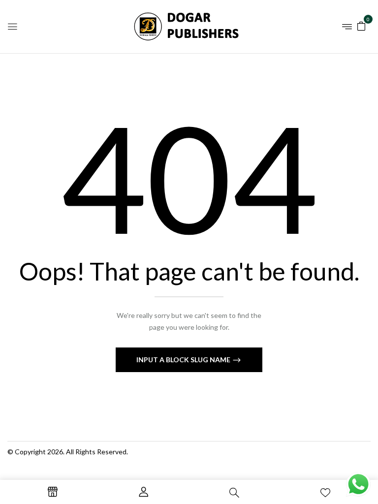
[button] (361, 25)
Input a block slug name (184, 359)
